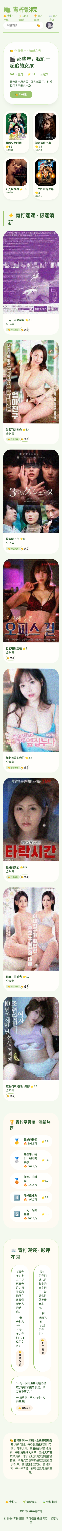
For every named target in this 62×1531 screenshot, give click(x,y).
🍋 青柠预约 (21, 94)
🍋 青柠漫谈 (20, 1358)
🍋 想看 (25, 329)
